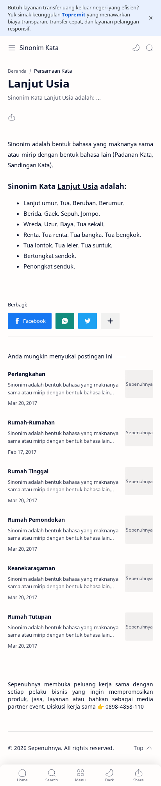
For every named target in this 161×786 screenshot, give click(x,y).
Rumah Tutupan (29, 616)
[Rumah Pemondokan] (139, 530)
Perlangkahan (26, 374)
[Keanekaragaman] (139, 578)
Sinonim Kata (39, 47)
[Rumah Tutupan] (139, 626)
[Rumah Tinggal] (139, 481)
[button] (136, 48)
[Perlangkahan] (139, 384)
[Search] (149, 48)
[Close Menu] (150, 17)
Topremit (74, 14)
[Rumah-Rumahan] (139, 432)
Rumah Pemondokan (36, 519)
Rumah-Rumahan (31, 422)
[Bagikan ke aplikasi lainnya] (110, 321)
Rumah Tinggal (28, 471)
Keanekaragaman (31, 568)
